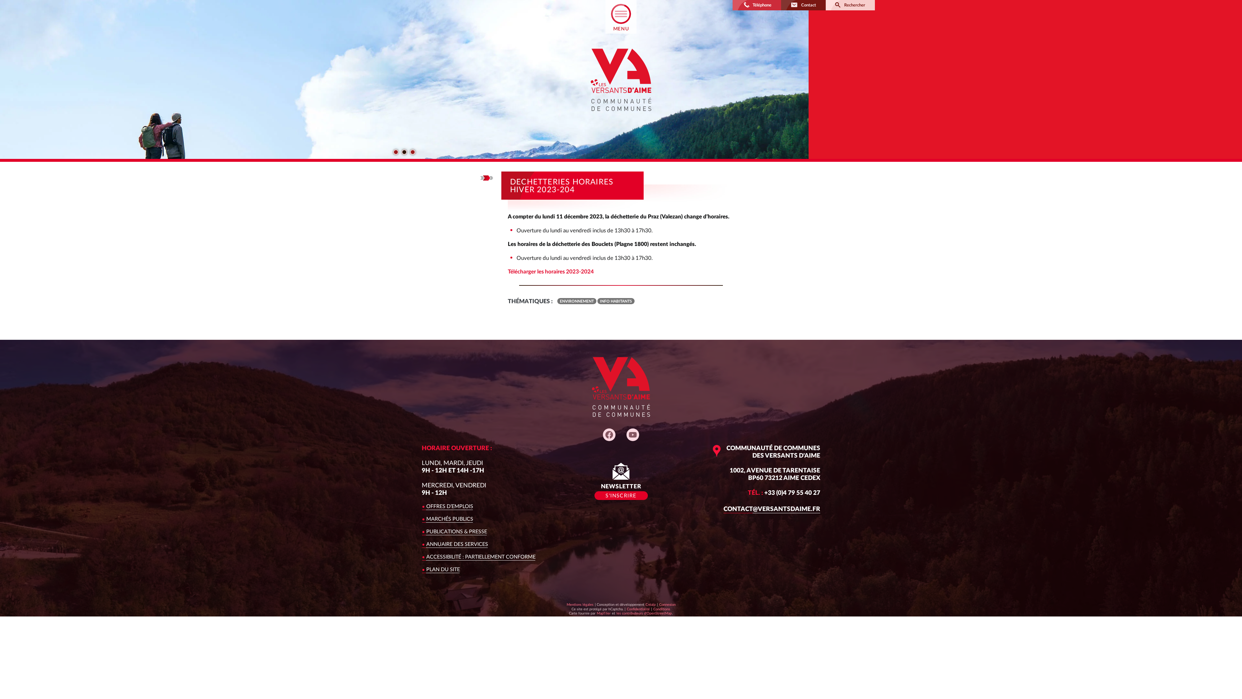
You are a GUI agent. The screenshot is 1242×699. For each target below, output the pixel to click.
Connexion (667, 604)
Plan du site (443, 569)
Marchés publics (449, 519)
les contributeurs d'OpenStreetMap (644, 613)
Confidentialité (638, 609)
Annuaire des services (457, 544)
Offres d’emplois (449, 506)
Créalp (650, 604)
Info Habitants (616, 301)
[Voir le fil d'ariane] (486, 178)
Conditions (661, 609)
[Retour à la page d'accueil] (621, 116)
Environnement (577, 301)
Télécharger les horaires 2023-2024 (551, 271)
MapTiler (603, 613)
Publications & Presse (456, 531)
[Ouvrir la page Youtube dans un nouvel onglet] (632, 434)
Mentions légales (580, 604)
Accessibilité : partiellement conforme (481, 557)
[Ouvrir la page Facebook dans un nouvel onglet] (609, 434)
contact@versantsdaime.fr (772, 509)
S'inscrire (620, 495)
